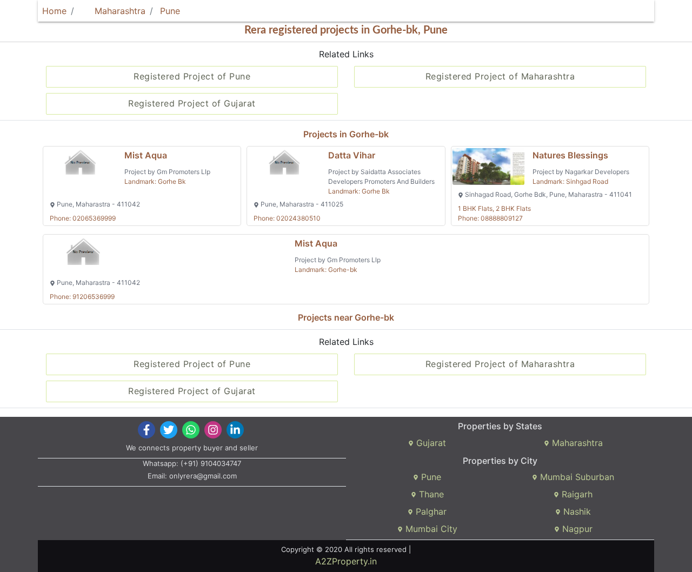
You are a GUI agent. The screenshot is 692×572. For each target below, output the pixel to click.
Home (54, 10)
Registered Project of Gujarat (192, 103)
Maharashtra (118, 10)
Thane (430, 494)
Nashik (576, 511)
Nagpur (576, 528)
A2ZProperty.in (346, 561)
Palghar (430, 511)
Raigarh (576, 494)
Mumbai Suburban (575, 476)
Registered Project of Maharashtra (500, 76)
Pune (170, 10)
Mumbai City (430, 528)
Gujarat (430, 442)
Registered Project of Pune (192, 76)
